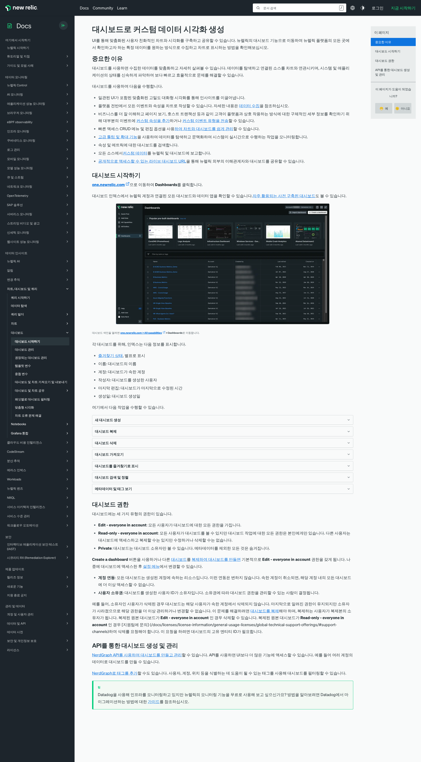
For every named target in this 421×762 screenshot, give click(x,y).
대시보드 (179, 559)
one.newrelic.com (108, 184)
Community (103, 7)
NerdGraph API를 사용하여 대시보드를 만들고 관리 (137, 654)
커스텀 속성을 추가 (153, 120)
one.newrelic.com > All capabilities (141, 332)
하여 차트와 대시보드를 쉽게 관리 (204, 128)
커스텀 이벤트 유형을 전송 (205, 120)
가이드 (154, 701)
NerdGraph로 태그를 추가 (114, 672)
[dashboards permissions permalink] (132, 504)
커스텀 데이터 (135, 152)
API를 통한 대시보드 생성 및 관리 (392, 72)
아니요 (402, 108)
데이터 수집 (249, 105)
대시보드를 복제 (264, 610)
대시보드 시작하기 (387, 51)
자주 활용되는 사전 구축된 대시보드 (284, 195)
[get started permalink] (144, 175)
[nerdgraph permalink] (181, 645)
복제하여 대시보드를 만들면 (216, 559)
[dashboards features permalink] (126, 58)
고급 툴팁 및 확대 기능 (117, 136)
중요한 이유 (383, 42)
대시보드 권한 (384, 60)
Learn (122, 7)
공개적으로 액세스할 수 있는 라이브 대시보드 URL (142, 160)
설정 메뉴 (151, 566)
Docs (84, 7)
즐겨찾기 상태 (110, 355)
